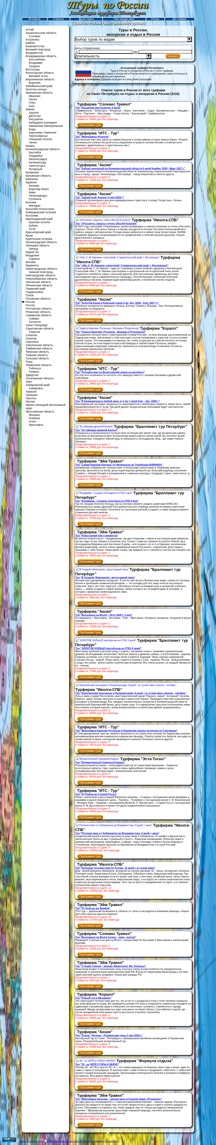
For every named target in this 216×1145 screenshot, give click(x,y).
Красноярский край (38, 232)
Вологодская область (40, 72)
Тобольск (35, 368)
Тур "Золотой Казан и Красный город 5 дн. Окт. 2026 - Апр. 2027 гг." (117, 303)
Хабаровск (36, 388)
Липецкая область (37, 245)
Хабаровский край (38, 385)
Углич (32, 421)
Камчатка (32, 179)
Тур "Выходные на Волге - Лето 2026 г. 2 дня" (103, 615)
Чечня (33, 142)
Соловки (34, 36)
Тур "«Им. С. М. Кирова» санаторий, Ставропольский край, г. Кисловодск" (121, 265)
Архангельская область (41, 32)
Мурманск (32, 265)
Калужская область (38, 175)
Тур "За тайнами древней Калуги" (96, 430)
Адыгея (34, 112)
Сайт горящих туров (124, 19)
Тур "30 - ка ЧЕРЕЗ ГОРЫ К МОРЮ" (97, 1064)
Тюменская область (39, 365)
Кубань (33, 225)
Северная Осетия (40, 139)
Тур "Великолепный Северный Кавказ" (100, 762)
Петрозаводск (38, 195)
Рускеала (35, 199)
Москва (30, 262)
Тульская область (37, 358)
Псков (30, 295)
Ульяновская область (40, 378)
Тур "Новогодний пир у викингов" (96, 535)
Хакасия (31, 391)
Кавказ (30, 109)
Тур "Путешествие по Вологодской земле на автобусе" (110, 372)
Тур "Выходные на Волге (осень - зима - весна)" (105, 937)
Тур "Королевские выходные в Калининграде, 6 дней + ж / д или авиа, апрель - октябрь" (131, 693)
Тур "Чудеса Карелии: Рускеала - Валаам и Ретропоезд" (110, 332)
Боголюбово (37, 59)
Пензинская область (39, 285)
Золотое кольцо (36, 89)
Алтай (30, 29)
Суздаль (34, 66)
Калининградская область (43, 149)
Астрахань (32, 39)
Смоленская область (39, 345)
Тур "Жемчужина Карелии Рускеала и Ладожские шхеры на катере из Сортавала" (126, 730)
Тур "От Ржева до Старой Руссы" (96, 794)
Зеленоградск (38, 159)
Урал (29, 381)
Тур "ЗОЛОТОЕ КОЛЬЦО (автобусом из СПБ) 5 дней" (108, 648)
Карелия (31, 182)
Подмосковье (34, 292)
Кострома (32, 215)
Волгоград (33, 69)
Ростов (30, 305)
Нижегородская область (41, 268)
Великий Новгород (38, 49)
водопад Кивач (39, 189)
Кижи (32, 192)
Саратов (34, 331)
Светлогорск (37, 165)
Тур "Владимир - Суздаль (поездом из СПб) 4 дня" (107, 501)
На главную (34, 19)
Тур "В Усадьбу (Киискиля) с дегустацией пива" (105, 577)
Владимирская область (41, 56)
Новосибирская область (41, 278)
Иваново (34, 96)
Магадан (34, 205)
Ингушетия (36, 119)
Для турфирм (179, 19)
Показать (173, 56)
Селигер (31, 338)
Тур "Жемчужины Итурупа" (92, 136)
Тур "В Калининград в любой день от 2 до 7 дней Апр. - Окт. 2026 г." (117, 401)
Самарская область (38, 315)
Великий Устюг (38, 76)
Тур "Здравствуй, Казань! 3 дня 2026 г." (99, 197)
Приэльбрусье (38, 135)
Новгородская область (41, 275)
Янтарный (35, 169)
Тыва (29, 361)
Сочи (32, 228)
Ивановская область (39, 92)
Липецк (33, 248)
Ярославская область (40, 411)
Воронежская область (40, 79)
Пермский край (35, 288)
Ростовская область (39, 308)
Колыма (31, 202)
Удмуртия (32, 375)
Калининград (37, 162)
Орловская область (38, 282)
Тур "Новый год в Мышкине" (93, 998)
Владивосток (34, 52)
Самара (34, 318)
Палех (33, 99)
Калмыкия (32, 172)
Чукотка (31, 398)
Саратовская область (40, 328)
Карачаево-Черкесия (42, 132)
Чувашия (31, 395)
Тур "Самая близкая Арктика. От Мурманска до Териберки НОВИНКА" (119, 464)
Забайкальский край (39, 86)
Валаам (34, 185)
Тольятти (35, 321)
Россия (30, 302)
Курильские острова (39, 238)
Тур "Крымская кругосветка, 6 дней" (98, 107)
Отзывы (155, 19)
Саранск (34, 258)
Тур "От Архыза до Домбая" (93, 908)
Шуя (31, 106)
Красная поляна (39, 222)
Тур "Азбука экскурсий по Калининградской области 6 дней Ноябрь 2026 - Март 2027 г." (130, 168)
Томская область (37, 355)
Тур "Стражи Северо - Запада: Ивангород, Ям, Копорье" (110, 966)
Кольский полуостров (40, 209)
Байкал (30, 42)
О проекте (58, 19)
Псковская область (38, 298)
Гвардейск (36, 155)
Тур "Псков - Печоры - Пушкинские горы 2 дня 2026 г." (109, 1035)
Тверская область (37, 351)
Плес (32, 102)
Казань (30, 145)
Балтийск (35, 152)
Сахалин (31, 335)
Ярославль (36, 424)
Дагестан (35, 116)
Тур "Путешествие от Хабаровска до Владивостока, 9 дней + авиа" (117, 833)
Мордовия (32, 255)
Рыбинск (34, 418)
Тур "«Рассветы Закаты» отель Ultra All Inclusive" (106, 223)
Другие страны (86, 19)
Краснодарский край (39, 218)
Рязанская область (38, 311)
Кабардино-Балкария (43, 122)
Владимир (35, 62)
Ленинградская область (41, 242)
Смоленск (32, 341)
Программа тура (90, 125)
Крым (29, 235)
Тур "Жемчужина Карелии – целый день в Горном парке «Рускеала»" (118, 1099)
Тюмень (34, 371)
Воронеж (34, 82)
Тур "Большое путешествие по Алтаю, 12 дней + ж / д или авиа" (115, 868)
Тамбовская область (39, 348)
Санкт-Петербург (37, 325)
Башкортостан (35, 46)
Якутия (30, 401)
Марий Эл (32, 252)
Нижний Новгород (41, 272)
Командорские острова (41, 212)
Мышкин (34, 414)
